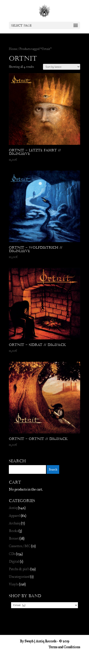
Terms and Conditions (64, 647)
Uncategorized (19, 577)
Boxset (14, 538)
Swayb (29, 641)
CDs (12, 554)
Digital (14, 561)
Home (13, 49)
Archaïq (14, 523)
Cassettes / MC (19, 546)
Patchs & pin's (19, 569)
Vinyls (13, 584)
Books (13, 531)
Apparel (14, 516)
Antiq (13, 508)
